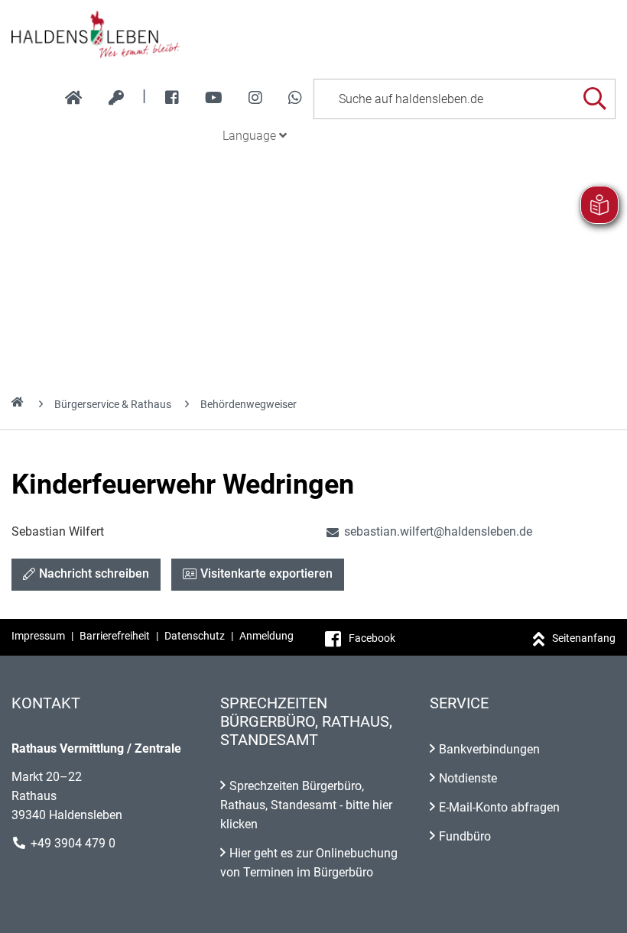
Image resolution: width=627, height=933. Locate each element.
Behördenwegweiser (248, 404)
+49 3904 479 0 (73, 843)
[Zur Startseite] (313, 33)
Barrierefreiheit (115, 636)
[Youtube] (213, 98)
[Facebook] (172, 98)
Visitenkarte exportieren (266, 573)
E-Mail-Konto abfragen (499, 807)
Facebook (372, 638)
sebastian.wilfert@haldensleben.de (428, 531)
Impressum (38, 636)
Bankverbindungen (489, 749)
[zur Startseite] (74, 98)
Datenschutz (194, 636)
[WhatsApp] (295, 98)
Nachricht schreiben (94, 573)
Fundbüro (465, 836)
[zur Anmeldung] (116, 98)
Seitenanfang (584, 638)
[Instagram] (255, 98)
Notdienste (468, 778)
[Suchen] (594, 99)
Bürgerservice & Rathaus (112, 404)
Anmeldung (266, 636)
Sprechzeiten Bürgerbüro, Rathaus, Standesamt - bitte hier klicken (306, 805)
